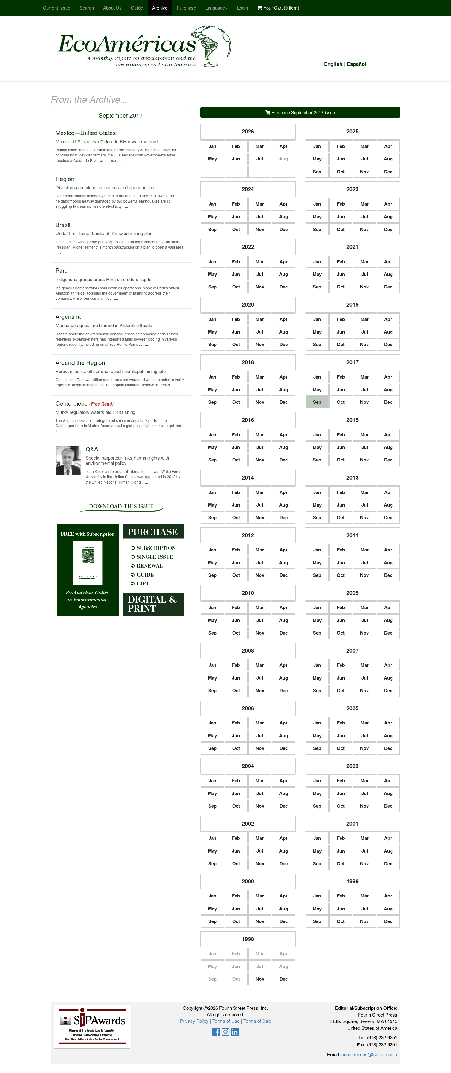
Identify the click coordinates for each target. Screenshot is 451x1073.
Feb (236, 146)
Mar (260, 146)
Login (242, 7)
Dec (388, 171)
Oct (341, 171)
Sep (317, 171)
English (333, 64)
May (212, 158)
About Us (112, 7)
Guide (137, 7)
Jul (259, 158)
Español (356, 64)
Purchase (186, 7)
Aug (388, 158)
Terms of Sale (257, 1020)
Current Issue (56, 7)
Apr (283, 146)
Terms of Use (226, 1020)
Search (86, 7)
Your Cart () (280, 7)
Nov (364, 171)
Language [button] (215, 7)
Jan (212, 146)
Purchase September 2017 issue (302, 112)
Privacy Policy (194, 1020)
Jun (236, 158)
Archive (160, 7)
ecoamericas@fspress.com (369, 1054)
